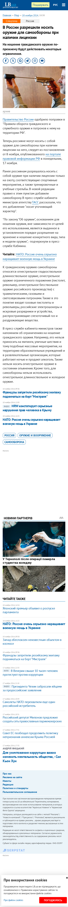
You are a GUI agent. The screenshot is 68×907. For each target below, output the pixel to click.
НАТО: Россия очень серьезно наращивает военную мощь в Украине (31, 421)
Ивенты (7, 780)
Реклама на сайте (12, 777)
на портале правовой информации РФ (32, 156)
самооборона (14, 442)
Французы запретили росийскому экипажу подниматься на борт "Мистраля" (32, 394)
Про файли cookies (13, 900)
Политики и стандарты (15, 788)
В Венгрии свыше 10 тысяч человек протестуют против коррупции (30, 673)
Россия (9, 435)
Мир (16, 15)
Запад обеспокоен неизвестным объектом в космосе (32, 642)
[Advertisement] (34, 479)
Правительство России (18, 119)
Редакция (8, 784)
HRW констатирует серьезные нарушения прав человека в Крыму (27, 408)
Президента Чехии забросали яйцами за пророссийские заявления (32, 688)
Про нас (7, 773)
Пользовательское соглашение (20, 791)
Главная (7, 15)
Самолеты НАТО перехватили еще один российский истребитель (29, 704)
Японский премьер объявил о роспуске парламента (29, 610)
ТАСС (35, 202)
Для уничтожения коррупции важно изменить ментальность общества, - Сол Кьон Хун (32, 756)
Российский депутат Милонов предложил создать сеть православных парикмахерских (32, 719)
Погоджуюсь (53, 900)
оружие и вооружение (35, 435)
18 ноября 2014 (30, 15)
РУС (55, 5)
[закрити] (67, 878)
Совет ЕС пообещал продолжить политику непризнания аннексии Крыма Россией (30, 735)
